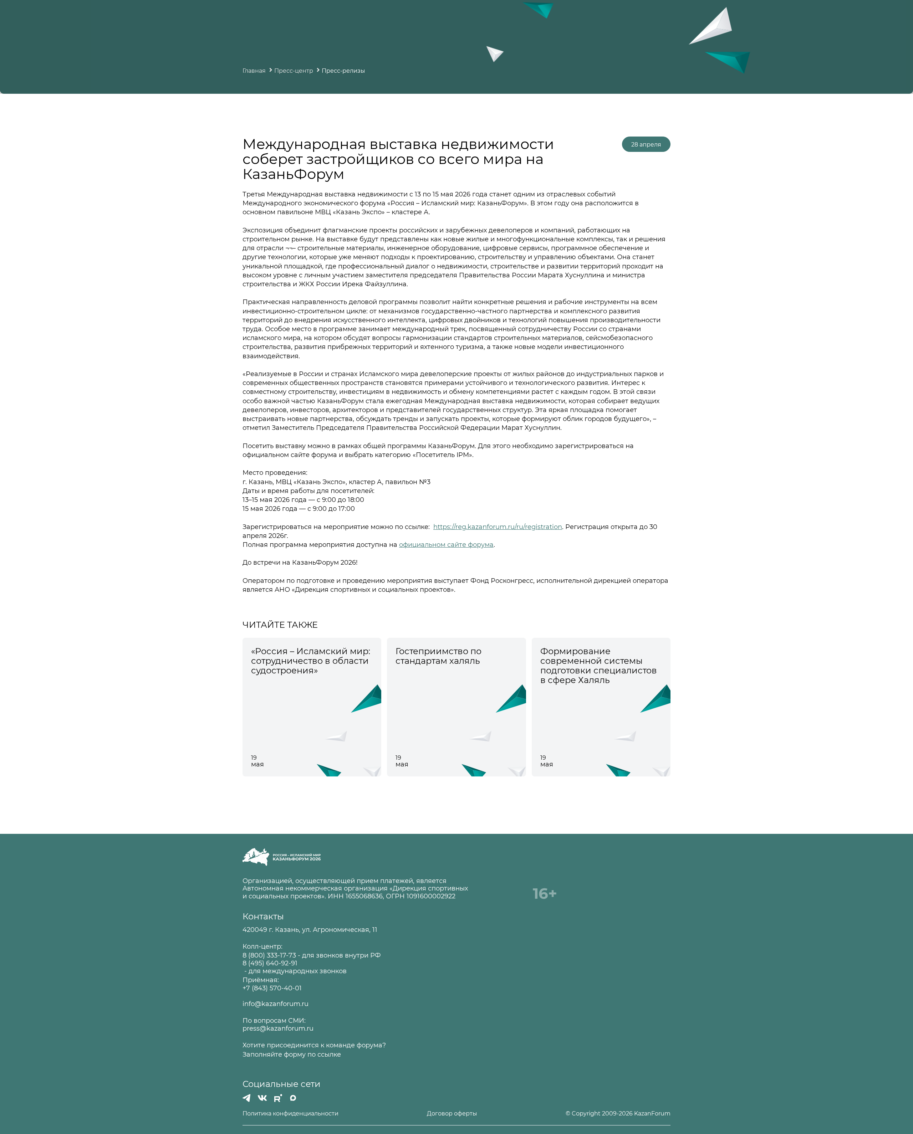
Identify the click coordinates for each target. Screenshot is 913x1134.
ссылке (329, 1054)
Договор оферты (452, 1113)
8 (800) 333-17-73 (269, 955)
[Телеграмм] (246, 1098)
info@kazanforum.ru (275, 1004)
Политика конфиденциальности (290, 1113)
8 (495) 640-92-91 (270, 963)
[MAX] (293, 1098)
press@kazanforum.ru (278, 1028)
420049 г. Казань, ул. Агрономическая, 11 (310, 930)
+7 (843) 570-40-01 (272, 988)
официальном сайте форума (446, 545)
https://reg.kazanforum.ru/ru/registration (497, 527)
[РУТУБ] (278, 1098)
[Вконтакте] (262, 1098)
